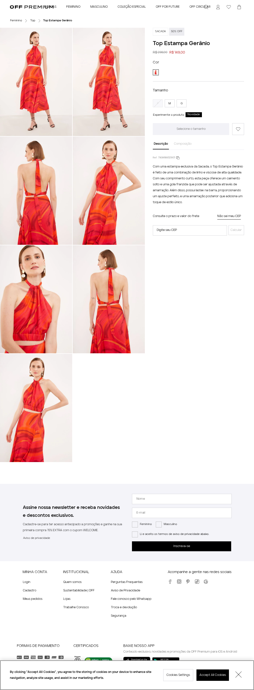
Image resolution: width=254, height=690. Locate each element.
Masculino (170, 524)
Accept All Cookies (212, 675)
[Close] (238, 675)
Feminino (146, 524)
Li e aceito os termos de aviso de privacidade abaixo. (174, 534)
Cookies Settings (178, 675)
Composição (182, 143)
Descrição (161, 143)
